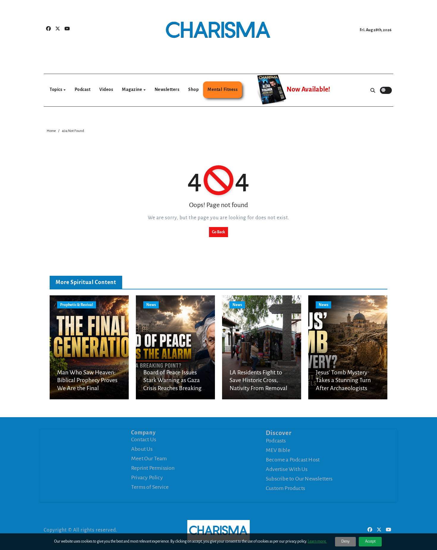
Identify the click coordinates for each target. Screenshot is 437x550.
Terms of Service (150, 487)
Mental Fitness (223, 89)
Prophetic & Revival (76, 305)
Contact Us (143, 439)
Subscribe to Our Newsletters (299, 479)
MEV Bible (278, 450)
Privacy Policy (147, 477)
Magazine (132, 89)
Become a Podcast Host (293, 460)
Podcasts (276, 441)
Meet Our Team (149, 458)
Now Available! (308, 89)
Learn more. (317, 541)
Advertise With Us (286, 469)
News (151, 305)
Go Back (218, 232)
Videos (106, 89)
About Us (142, 449)
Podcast (83, 89)
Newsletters (167, 89)
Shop (193, 89)
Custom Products (285, 488)
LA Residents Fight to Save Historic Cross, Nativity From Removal (258, 380)
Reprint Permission (153, 468)
